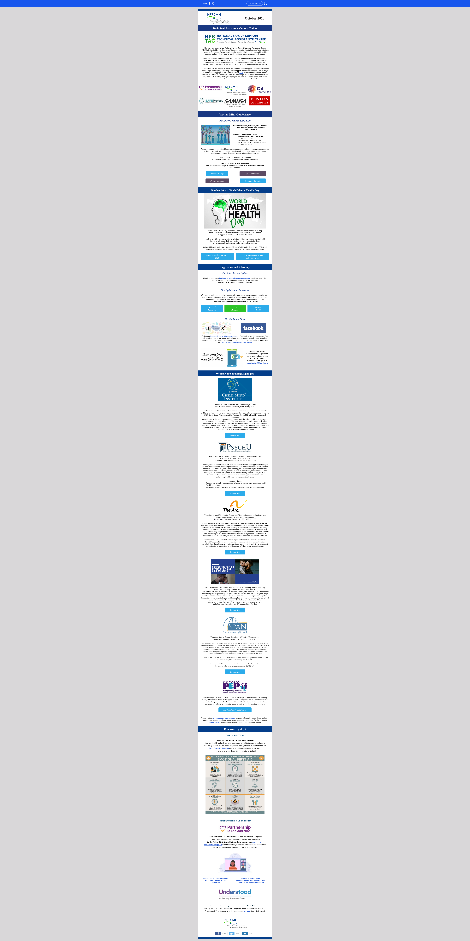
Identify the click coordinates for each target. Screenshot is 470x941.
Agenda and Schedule (252, 173)
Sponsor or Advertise (253, 181)
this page (247, 911)
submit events (214, 722)
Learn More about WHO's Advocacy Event (253, 256)
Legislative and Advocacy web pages (236, 342)
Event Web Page (217, 173)
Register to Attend (217, 181)
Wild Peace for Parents (219, 748)
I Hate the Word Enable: (251, 878)
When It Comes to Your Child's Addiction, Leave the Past (215, 879)
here (241, 73)
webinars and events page (224, 718)
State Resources (235, 308)
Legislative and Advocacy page (223, 336)
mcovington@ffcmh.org (257, 363)
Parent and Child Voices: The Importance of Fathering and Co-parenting (237, 588)
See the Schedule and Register (235, 709)
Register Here (235, 435)
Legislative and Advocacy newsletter (234, 278)
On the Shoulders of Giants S (229, 405)
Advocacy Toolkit (258, 308)
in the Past (215, 882)
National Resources (212, 308)
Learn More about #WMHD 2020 (217, 256)
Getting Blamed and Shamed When (250, 880)
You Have (241, 882)
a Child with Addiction (255, 882)
